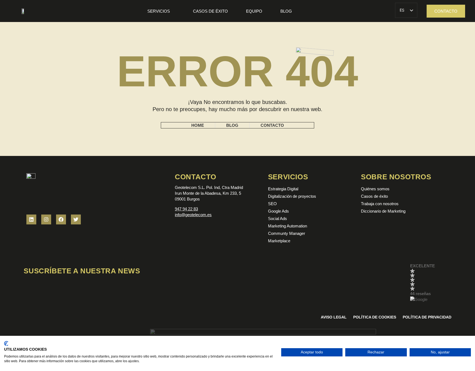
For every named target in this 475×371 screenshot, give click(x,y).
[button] (430, 283)
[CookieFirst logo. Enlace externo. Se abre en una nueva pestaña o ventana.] (6, 343)
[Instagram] (46, 219)
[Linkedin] (31, 219)
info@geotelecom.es (193, 214)
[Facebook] (61, 219)
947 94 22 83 (186, 209)
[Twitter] (76, 219)
